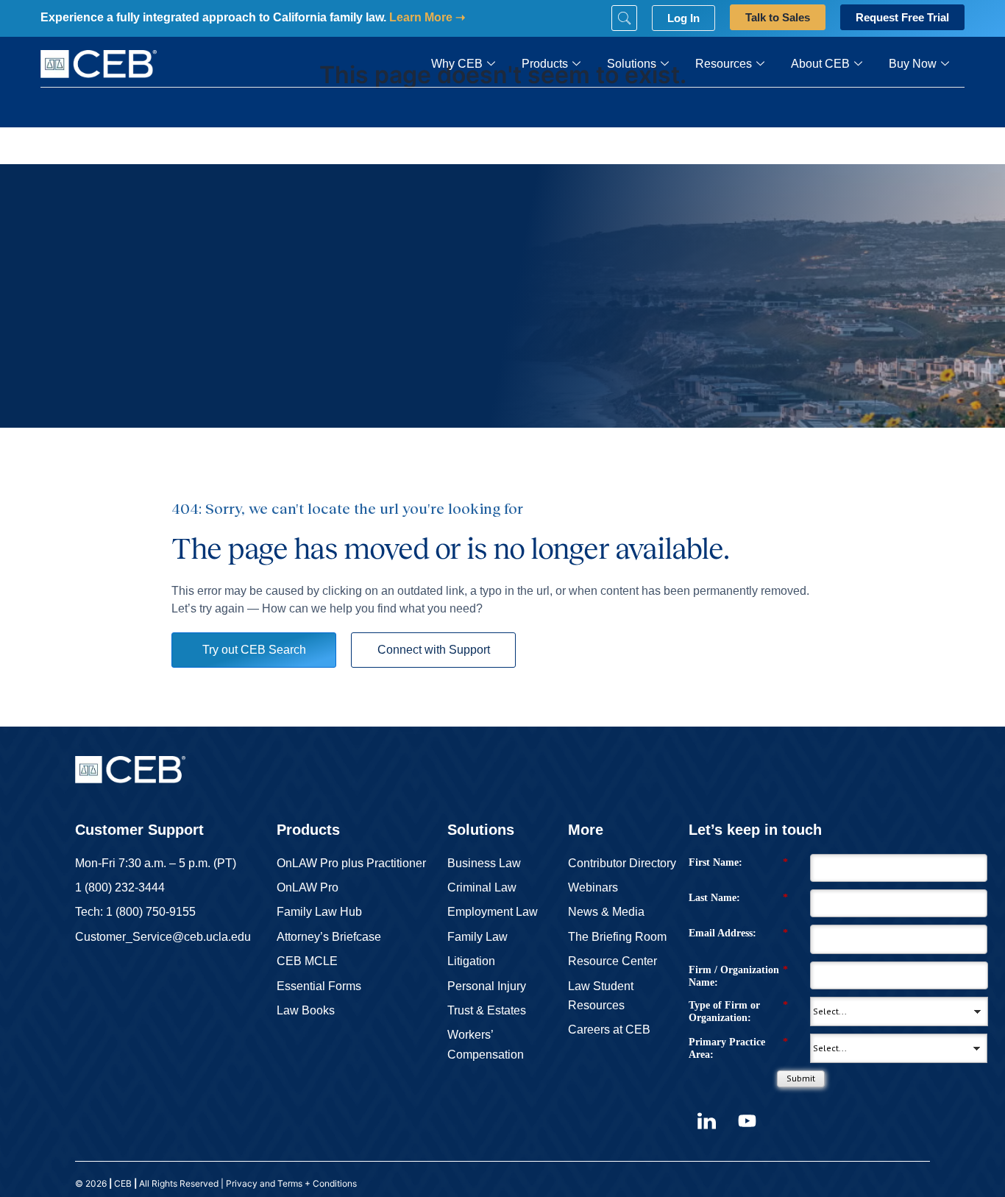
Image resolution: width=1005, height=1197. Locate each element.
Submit (800, 1078)
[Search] (624, 18)
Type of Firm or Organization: (738, 1011)
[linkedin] (707, 1120)
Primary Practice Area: (738, 1048)
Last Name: (738, 897)
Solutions (631, 63)
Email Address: (738, 933)
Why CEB (457, 63)
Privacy (242, 1183)
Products (545, 63)
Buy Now (913, 63)
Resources (723, 63)
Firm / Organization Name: (738, 976)
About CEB (820, 63)
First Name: (738, 862)
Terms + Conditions (318, 1183)
